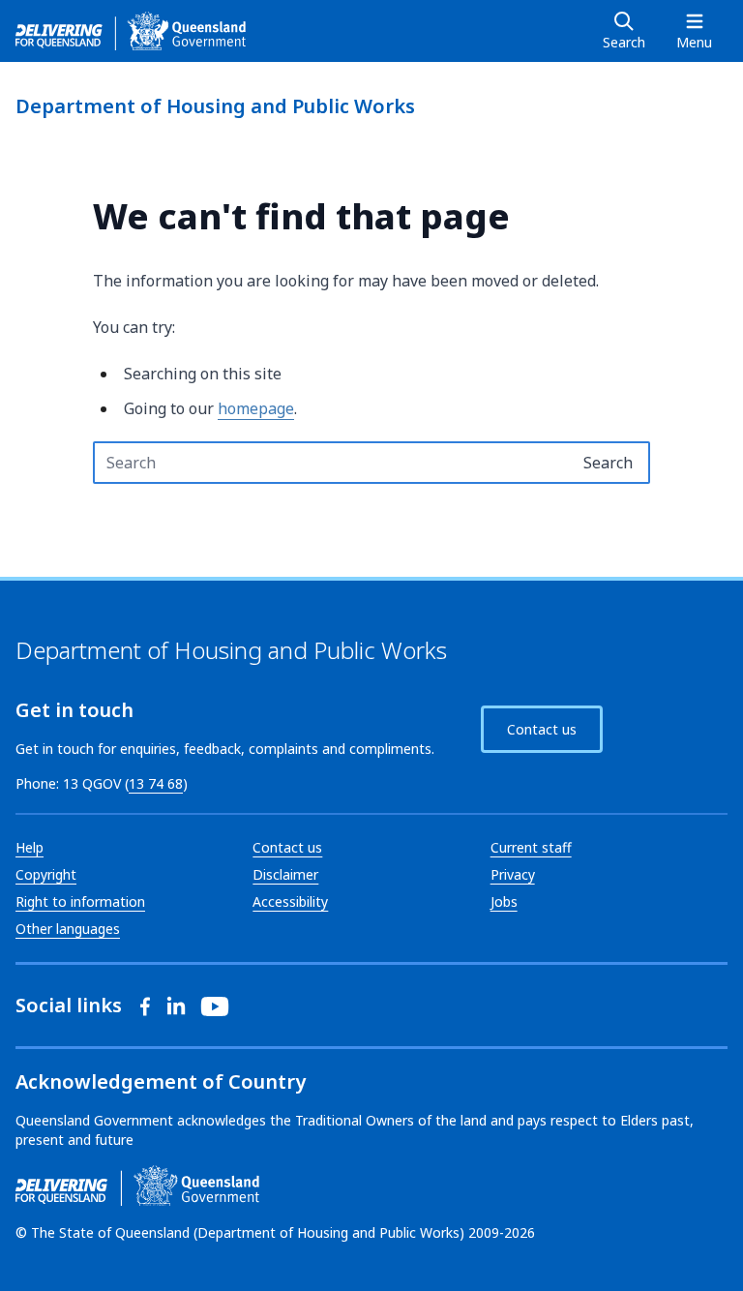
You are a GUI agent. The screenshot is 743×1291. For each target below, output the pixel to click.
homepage (256, 408)
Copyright (45, 874)
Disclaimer (285, 874)
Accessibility (290, 901)
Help (29, 847)
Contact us (542, 729)
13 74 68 (156, 783)
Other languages (67, 928)
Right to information (80, 901)
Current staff (531, 847)
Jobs (504, 901)
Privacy (512, 874)
